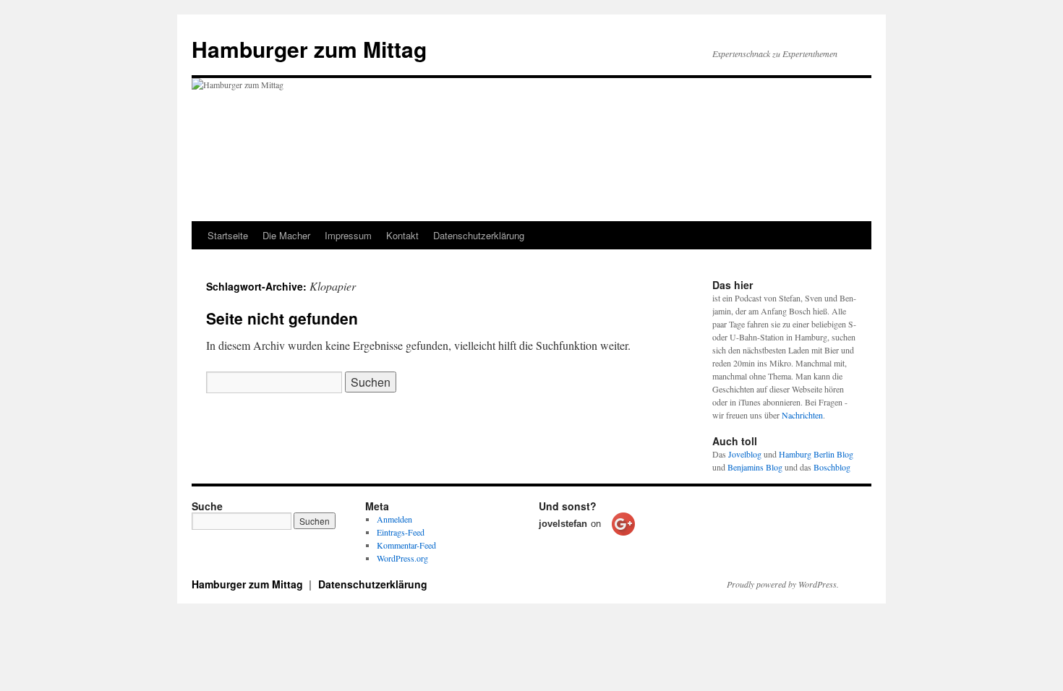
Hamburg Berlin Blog (816, 454)
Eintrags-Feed (400, 532)
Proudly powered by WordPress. (783, 584)
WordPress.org (402, 558)
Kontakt (402, 235)
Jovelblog (744, 454)
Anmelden (394, 519)
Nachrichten (802, 415)
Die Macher (286, 235)
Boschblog (832, 467)
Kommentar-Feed (406, 545)
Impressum (348, 235)
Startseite (228, 235)
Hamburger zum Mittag (309, 48)
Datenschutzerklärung (478, 235)
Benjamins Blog (754, 467)
